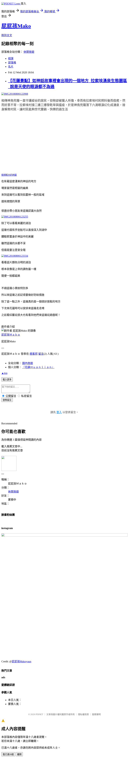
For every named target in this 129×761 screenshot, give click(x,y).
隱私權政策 (83, 714)
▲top (4, 373)
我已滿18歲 (8, 754)
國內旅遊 (27, 363)
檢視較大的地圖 (9, 175)
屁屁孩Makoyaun (21, 661)
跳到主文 (6, 35)
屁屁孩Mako (16, 26)
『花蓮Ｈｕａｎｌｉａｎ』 (38, 367)
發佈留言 (7, 400)
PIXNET (39, 714)
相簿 (10, 58)
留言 (41, 353)
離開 (19, 754)
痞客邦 (34, 353)
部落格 (12, 62)
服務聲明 (96, 714)
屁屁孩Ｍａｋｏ (10, 334)
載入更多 (7, 379)
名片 (10, 66)
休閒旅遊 (29, 51)
